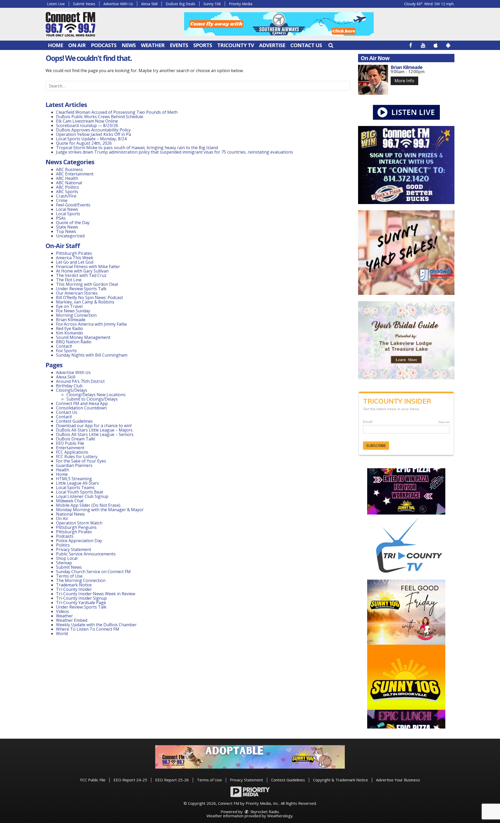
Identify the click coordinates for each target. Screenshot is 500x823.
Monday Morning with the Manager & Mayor (100, 509)
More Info (404, 81)
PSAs (61, 218)
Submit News (84, 3)
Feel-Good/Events (73, 205)
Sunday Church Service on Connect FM (93, 571)
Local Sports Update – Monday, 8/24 (91, 139)
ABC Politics (67, 187)
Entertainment (70, 448)
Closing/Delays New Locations (96, 394)
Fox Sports (66, 350)
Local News (67, 209)
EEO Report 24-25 (130, 779)
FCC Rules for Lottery (76, 456)
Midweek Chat (70, 501)
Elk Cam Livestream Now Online (87, 121)
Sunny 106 (212, 3)
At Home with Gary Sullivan (82, 271)
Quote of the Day (73, 222)
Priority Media (240, 3)
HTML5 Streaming (74, 479)
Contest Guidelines (74, 421)
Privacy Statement (73, 549)
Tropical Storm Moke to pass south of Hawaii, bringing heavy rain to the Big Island (137, 147)
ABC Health (67, 178)
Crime (61, 200)
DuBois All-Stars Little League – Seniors (95, 434)
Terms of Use (69, 576)
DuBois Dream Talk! (75, 439)
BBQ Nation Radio (73, 342)
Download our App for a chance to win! (94, 425)
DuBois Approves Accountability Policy (93, 130)
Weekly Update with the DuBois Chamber (96, 625)
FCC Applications (72, 452)
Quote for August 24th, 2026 (84, 143)
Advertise (272, 45)
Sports (202, 45)
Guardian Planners (74, 465)
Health (62, 470)
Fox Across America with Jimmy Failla (91, 324)
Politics (63, 545)
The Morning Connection (80, 580)
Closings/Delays (71, 390)
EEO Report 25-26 (172, 779)
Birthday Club (69, 386)
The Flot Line (69, 280)
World (62, 633)
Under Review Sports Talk (81, 289)
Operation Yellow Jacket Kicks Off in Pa (93, 134)
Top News (66, 231)
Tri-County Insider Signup (81, 598)
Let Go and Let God (74, 262)
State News (67, 227)
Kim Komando (69, 333)
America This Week (74, 258)
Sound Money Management (83, 337)
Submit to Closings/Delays (92, 399)
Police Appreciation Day (79, 540)
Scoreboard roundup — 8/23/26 (87, 125)
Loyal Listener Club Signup (82, 496)
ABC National (69, 183)
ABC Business (69, 169)
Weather (153, 45)
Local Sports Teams (75, 487)
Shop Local (66, 558)
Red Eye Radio (69, 328)
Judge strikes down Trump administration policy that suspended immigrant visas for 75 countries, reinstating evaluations (174, 152)
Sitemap (64, 563)
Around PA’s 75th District (80, 381)
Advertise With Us (118, 3)
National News (70, 514)
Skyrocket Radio (264, 811)
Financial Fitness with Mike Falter (88, 266)
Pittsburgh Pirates (74, 253)
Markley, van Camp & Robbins (85, 302)
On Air (77, 45)
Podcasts (103, 45)
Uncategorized (70, 236)
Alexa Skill (149, 3)
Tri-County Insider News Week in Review (95, 594)
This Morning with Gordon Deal (87, 284)
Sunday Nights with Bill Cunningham (91, 355)
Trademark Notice (74, 585)
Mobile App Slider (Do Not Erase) (88, 505)
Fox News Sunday (73, 311)
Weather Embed (71, 620)
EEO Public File (70, 443)
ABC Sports (67, 191)
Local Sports (68, 214)
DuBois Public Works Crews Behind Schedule (99, 116)
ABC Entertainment (74, 174)
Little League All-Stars (77, 483)
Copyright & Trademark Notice (340, 779)
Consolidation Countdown (81, 408)
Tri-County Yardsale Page (81, 602)
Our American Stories (77, 293)
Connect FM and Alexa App (82, 403)
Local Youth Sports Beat (79, 492)
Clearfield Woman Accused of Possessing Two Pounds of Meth (117, 112)
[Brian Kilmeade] (373, 80)
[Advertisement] (279, 24)
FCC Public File (92, 779)
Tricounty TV (235, 45)
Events (179, 45)
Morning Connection (76, 315)
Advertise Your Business (398, 779)
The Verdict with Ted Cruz (81, 275)
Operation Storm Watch (79, 523)
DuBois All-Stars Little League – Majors (94, 430)
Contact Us (306, 45)
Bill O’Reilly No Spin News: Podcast (89, 297)
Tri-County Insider (74, 589)
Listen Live (56, 3)
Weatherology (280, 815)
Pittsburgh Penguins (76, 527)
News (129, 45)
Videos (62, 611)
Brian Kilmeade (70, 319)
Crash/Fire (66, 196)
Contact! (64, 346)
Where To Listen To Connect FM (87, 629)
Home (55, 45)
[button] (330, 45)
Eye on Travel (69, 306)
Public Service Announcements (86, 554)
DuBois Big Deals (180, 3)
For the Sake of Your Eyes (81, 461)
